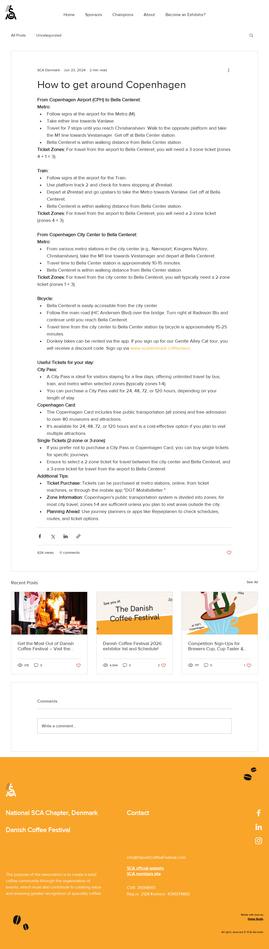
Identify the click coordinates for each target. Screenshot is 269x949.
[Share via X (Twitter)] (52, 536)
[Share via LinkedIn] (65, 536)
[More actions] (228, 70)
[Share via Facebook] (39, 536)
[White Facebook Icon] (258, 813)
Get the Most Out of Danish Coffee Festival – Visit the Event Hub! (46, 646)
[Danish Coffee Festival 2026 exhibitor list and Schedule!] (135, 613)
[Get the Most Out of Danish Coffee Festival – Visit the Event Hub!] (49, 613)
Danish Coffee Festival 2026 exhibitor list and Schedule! (132, 646)
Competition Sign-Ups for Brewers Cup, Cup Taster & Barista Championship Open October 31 (216, 646)
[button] (251, 35)
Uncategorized (48, 35)
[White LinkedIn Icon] (258, 826)
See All (252, 582)
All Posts (18, 35)
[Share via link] (78, 536)
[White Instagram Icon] (258, 840)
